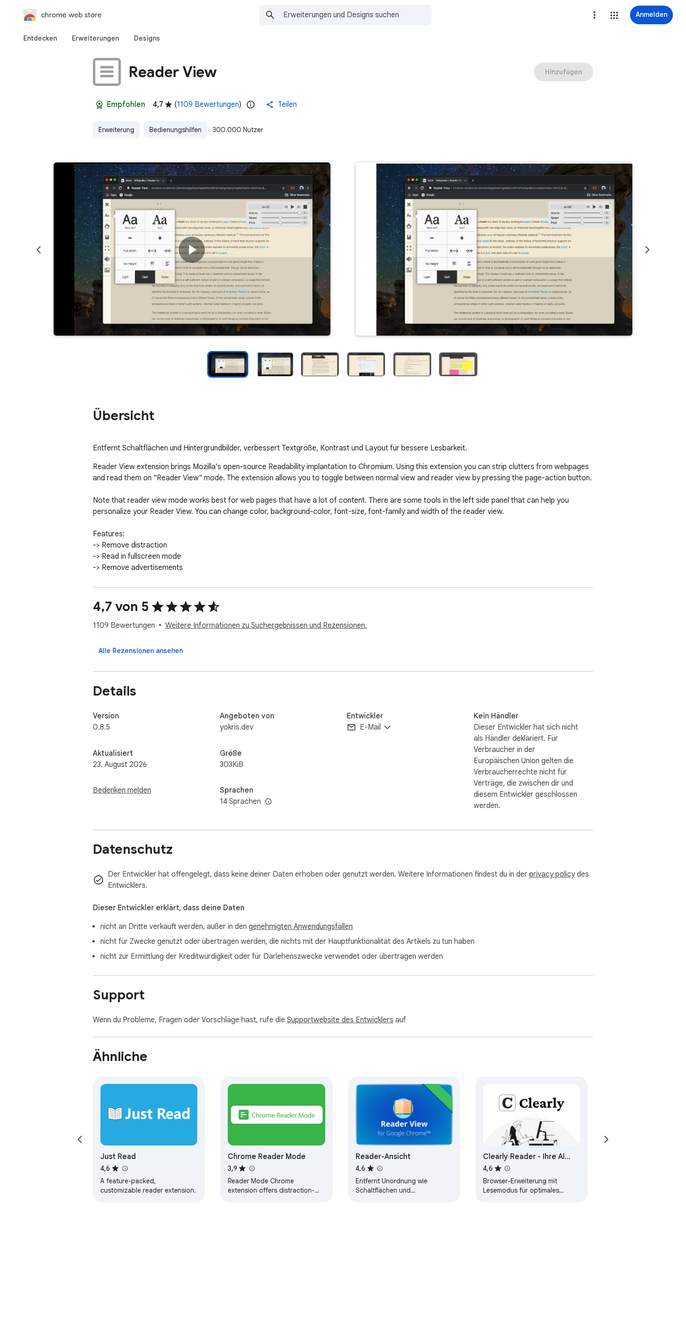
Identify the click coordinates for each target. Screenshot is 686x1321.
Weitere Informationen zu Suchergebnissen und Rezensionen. (266, 625)
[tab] (40, 38)
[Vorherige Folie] (38, 249)
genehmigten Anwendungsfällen (301, 926)
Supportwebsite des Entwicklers (340, 1020)
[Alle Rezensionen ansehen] (141, 650)
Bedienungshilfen (175, 130)
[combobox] (357, 15)
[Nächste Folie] (647, 249)
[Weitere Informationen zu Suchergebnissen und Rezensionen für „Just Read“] (124, 1168)
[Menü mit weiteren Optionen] (594, 15)
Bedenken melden (122, 790)
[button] (614, 15)
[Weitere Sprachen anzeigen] (268, 802)
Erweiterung (116, 130)
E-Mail (370, 727)
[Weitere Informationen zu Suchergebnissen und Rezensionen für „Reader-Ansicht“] (380, 1168)
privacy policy (552, 874)
